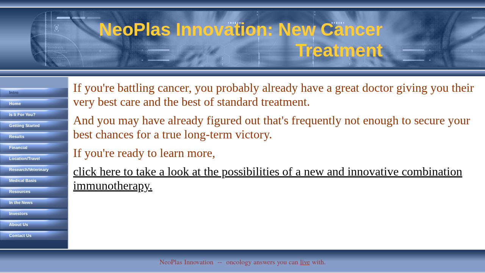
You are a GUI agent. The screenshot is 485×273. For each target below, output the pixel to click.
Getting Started (24, 125)
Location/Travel (24, 158)
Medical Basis (22, 180)
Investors (18, 213)
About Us (18, 224)
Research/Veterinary (28, 169)
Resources (19, 191)
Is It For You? (22, 114)
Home (15, 103)
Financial (18, 147)
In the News (21, 202)
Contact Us (20, 235)
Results (16, 136)
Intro (14, 92)
